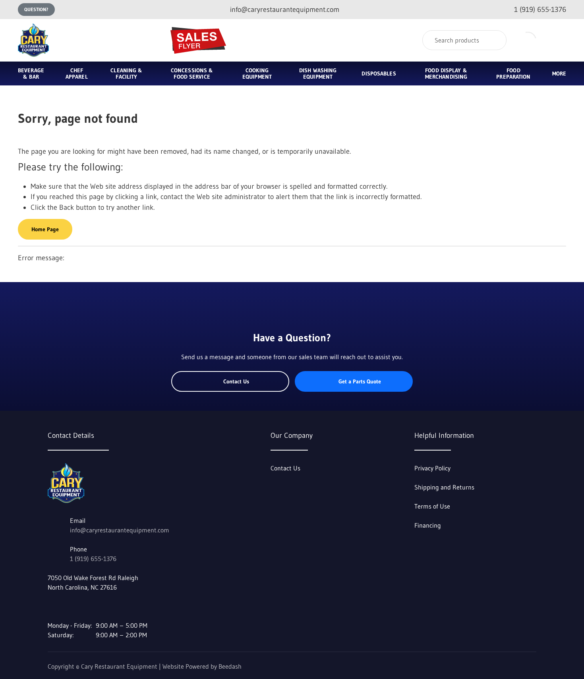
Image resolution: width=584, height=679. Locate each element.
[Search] (495, 40)
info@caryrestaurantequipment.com (119, 530)
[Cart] (557, 40)
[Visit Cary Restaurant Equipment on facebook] (51, 606)
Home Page (45, 229)
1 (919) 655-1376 (93, 559)
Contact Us (236, 381)
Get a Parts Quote (359, 381)
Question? (36, 9)
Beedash (230, 666)
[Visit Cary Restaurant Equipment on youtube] (68, 606)
